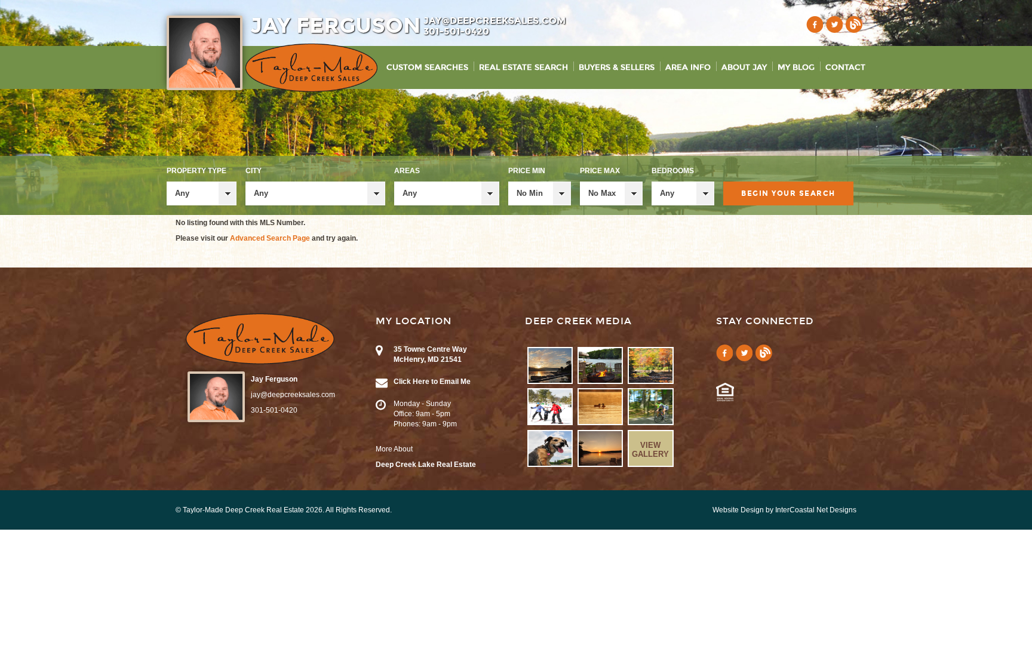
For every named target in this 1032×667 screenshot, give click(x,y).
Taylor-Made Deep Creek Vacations (311, 67)
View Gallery (650, 450)
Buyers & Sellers (617, 67)
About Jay (744, 67)
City (253, 171)
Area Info (688, 67)
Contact (845, 67)
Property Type (196, 171)
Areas (407, 171)
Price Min (526, 171)
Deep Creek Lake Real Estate (426, 464)
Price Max (600, 171)
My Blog (796, 67)
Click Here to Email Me (432, 381)
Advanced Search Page (270, 238)
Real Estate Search (523, 67)
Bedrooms (673, 171)
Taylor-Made (260, 338)
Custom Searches (427, 67)
